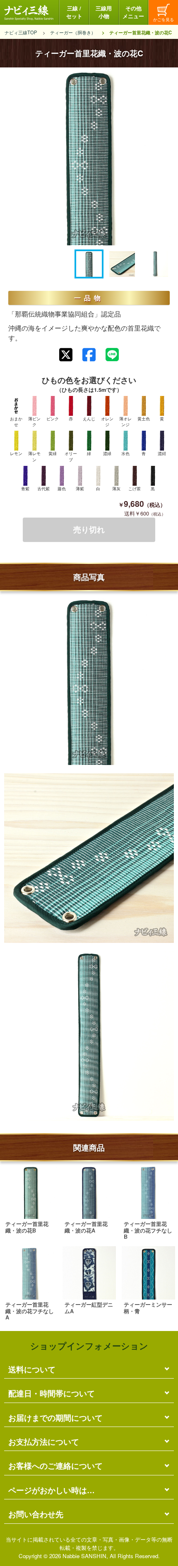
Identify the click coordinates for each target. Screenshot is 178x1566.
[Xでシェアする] (65, 354)
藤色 (62, 489)
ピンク (52, 419)
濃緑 (107, 453)
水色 (125, 453)
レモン (16, 453)
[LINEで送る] (112, 354)
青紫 (25, 489)
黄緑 (52, 453)
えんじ (89, 419)
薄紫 (80, 489)
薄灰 (116, 489)
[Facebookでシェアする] (89, 354)
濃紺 (162, 453)
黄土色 (143, 419)
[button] (89, 263)
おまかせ (16, 421)
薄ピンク (34, 421)
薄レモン (34, 456)
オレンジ (107, 421)
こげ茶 (134, 489)
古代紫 (43, 489)
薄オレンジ (125, 421)
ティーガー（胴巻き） (73, 32)
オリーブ (71, 456)
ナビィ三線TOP (21, 32)
